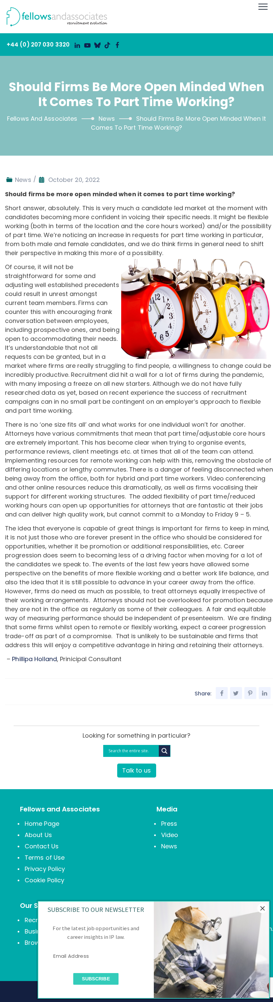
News (23, 180)
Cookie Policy (44, 880)
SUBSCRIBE (96, 978)
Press (169, 823)
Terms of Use (45, 857)
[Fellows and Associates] (53, 16)
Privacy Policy (45, 869)
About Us (38, 835)
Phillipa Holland (34, 659)
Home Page (42, 823)
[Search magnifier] (164, 751)
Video (169, 835)
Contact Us (42, 846)
